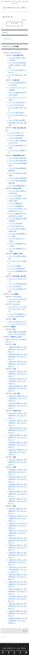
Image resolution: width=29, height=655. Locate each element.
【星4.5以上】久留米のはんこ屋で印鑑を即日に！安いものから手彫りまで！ (17, 398)
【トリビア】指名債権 (14, 196)
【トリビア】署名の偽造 (15, 138)
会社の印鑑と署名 (18, 55)
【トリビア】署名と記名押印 (16, 120)
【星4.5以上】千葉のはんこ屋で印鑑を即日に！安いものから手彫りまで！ (17, 599)
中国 (14, 344)
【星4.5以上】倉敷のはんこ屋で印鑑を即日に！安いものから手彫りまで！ (17, 349)
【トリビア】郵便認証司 (15, 203)
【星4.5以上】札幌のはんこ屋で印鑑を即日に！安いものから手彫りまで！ (17, 445)
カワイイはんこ (17, 296)
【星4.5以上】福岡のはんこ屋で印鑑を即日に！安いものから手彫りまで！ (17, 406)
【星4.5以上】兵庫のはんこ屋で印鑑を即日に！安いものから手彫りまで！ (17, 494)
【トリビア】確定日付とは (16, 226)
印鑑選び (13, 326)
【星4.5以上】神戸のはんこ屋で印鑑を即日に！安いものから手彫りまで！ (17, 487)
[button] (25, 375)
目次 (13, 23)
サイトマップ (7, 38)
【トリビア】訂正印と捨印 (16, 105)
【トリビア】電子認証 (14, 286)
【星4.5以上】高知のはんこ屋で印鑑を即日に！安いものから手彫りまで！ (17, 462)
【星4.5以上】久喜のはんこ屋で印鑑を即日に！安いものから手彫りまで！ (17, 540)
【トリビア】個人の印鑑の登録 (17, 178)
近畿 (14, 467)
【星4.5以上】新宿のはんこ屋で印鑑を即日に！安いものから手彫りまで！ (17, 591)
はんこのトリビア (16, 52)
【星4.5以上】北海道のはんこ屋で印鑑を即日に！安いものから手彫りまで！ (17, 452)
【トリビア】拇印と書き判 (16, 112)
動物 (14, 319)
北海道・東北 (17, 410)
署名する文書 (17, 188)
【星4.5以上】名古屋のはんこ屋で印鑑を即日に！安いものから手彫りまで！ (17, 381)
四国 (14, 457)
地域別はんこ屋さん (16, 336)
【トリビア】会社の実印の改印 (17, 158)
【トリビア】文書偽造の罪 (16, 135)
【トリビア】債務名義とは (16, 206)
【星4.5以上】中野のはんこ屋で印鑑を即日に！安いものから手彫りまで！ (17, 548)
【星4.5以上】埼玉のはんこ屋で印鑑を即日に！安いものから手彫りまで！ (17, 606)
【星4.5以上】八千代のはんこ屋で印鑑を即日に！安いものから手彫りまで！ (17, 533)
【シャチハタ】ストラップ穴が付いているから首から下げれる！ (17, 309)
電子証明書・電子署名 (19, 276)
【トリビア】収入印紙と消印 (16, 102)
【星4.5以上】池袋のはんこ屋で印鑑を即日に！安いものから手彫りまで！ (17, 577)
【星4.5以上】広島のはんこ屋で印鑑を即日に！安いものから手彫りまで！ (17, 364)
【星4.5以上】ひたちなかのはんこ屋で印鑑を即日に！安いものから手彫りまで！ (17, 569)
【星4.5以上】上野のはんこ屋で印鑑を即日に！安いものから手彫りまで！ (17, 555)
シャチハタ (16, 304)
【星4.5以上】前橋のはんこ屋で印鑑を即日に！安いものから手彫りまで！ (17, 511)
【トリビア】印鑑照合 (14, 266)
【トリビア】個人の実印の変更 (17, 160)
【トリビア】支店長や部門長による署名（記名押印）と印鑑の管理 (17, 65)
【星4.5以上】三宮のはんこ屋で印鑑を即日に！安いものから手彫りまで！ (17, 472)
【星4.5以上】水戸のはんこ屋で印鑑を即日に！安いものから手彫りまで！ (17, 584)
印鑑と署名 (16, 80)
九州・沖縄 (16, 393)
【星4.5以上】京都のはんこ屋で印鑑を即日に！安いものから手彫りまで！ (17, 479)
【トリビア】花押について (16, 132)
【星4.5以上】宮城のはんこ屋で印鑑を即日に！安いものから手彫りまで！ (17, 437)
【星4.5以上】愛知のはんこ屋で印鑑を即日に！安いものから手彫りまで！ (17, 388)
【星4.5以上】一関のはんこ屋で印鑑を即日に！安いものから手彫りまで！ (17, 423)
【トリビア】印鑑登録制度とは (17, 185)
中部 (14, 369)
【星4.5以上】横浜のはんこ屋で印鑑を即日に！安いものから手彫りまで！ (17, 613)
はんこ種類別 (15, 294)
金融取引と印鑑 (17, 253)
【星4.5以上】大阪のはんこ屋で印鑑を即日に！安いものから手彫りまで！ (17, 501)
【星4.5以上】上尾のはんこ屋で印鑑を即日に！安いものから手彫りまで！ (17, 562)
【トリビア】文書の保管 (15, 223)
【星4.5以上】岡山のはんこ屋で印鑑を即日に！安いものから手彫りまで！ (17, 357)
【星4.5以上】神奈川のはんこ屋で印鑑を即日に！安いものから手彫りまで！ (17, 621)
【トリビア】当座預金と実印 (16, 268)
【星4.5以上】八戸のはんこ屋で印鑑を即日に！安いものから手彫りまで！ (17, 416)
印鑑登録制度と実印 (19, 155)
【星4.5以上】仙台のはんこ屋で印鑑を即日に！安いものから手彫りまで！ (17, 430)
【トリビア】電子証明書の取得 (17, 284)
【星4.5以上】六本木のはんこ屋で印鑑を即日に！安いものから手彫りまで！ (17, 518)
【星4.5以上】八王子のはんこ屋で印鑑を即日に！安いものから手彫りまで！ (17, 526)
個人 (14, 329)
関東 (14, 506)
